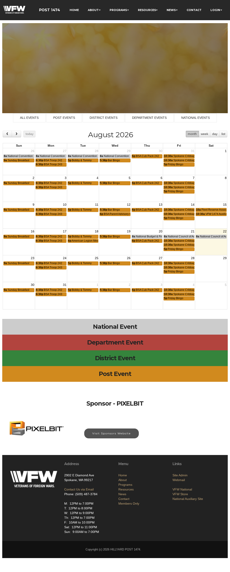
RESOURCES (147, 10)
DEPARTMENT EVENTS (149, 117)
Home (122, 475)
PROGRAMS (118, 10)
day (214, 134)
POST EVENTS (64, 117)
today (29, 134)
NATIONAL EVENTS (195, 117)
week (204, 134)
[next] (16, 134)
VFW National (182, 489)
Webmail (178, 480)
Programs (125, 484)
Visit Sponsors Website (111, 433)
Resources (126, 489)
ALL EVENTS (29, 117)
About (122, 480)
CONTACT (194, 10)
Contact (123, 499)
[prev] (7, 134)
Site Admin (180, 475)
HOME (74, 10)
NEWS (171, 10)
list (223, 134)
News (122, 494)
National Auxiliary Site (187, 499)
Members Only (128, 503)
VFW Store (180, 494)
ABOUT (93, 10)
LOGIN (215, 10)
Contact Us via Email (79, 489)
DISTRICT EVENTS (103, 117)
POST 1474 (49, 10)
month (192, 134)
